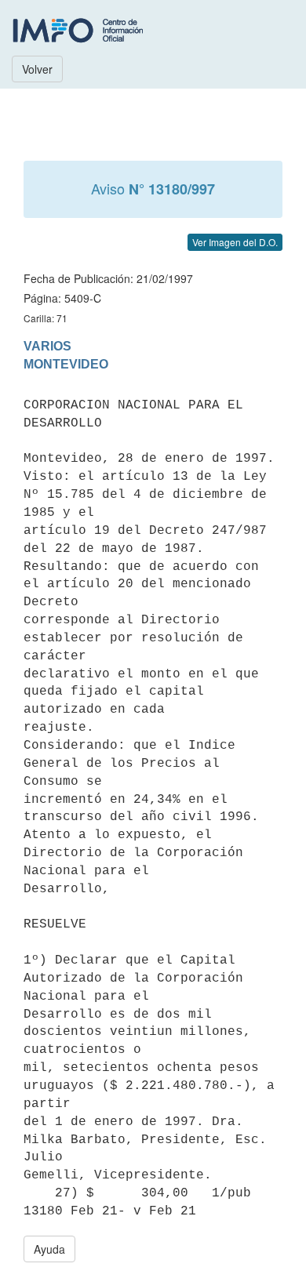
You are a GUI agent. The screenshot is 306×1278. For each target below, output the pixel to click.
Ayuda (49, 1249)
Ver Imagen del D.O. (235, 242)
